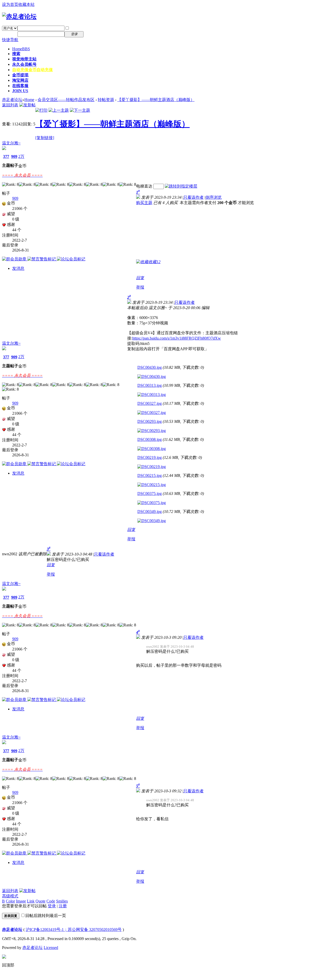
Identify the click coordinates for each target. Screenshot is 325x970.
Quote (40, 901)
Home (21, 49)
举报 (140, 287)
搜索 (16, 54)
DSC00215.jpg (149, 475)
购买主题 (144, 202)
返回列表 (10, 105)
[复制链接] (44, 138)
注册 (91, 34)
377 (6, 156)
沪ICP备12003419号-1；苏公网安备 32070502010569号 (74, 929)
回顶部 (8, 965)
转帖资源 (106, 99)
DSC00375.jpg (149, 493)
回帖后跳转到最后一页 (45, 915)
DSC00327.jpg (149, 403)
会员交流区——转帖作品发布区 (66, 99)
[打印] (41, 110)
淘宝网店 (20, 80)
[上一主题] (58, 110)
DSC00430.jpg (149, 367)
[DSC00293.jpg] (151, 430)
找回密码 (95, 28)
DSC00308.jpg (149, 439)
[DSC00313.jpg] (151, 394)
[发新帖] (27, 105)
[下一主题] (80, 110)
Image (21, 901)
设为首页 (10, 4)
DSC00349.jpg (149, 511)
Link (31, 901)
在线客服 (20, 85)
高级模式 (10, 896)
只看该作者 (193, 197)
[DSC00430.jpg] (151, 376)
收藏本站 (26, 4)
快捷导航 (10, 40)
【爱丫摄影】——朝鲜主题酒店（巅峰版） (155, 99)
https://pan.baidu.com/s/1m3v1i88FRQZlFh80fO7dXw (176, 338)
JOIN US (20, 91)
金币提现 (20, 75)
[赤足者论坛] (19, 16)
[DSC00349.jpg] (151, 521)
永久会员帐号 (24, 64)
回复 (140, 278)
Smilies (62, 901)
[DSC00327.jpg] (151, 412)
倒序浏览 (213, 197)
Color (10, 901)
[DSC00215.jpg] (151, 484)
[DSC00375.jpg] (151, 502)
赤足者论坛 (12, 99)
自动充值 (32, 70)
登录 (52, 906)
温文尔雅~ (11, 143)
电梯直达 (144, 186)
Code (50, 901)
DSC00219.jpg (149, 457)
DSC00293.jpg (149, 421)
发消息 (18, 268)
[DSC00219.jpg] (151, 466)
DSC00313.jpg (149, 385)
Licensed (51, 947)
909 (14, 156)
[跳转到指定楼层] (181, 186)
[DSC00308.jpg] (151, 448)
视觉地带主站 (24, 59)
